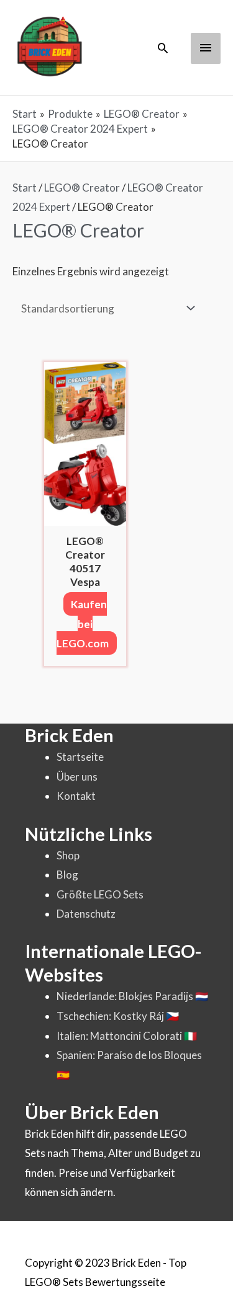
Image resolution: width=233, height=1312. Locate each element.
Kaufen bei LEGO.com (83, 624)
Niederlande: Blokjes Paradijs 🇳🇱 (132, 996)
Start (24, 187)
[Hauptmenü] (206, 48)
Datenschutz (86, 913)
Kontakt (76, 795)
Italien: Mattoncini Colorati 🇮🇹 (127, 1035)
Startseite (80, 756)
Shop (68, 855)
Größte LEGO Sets (100, 894)
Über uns (77, 776)
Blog (67, 874)
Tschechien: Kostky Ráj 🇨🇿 (118, 1015)
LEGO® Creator (82, 187)
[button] (163, 48)
